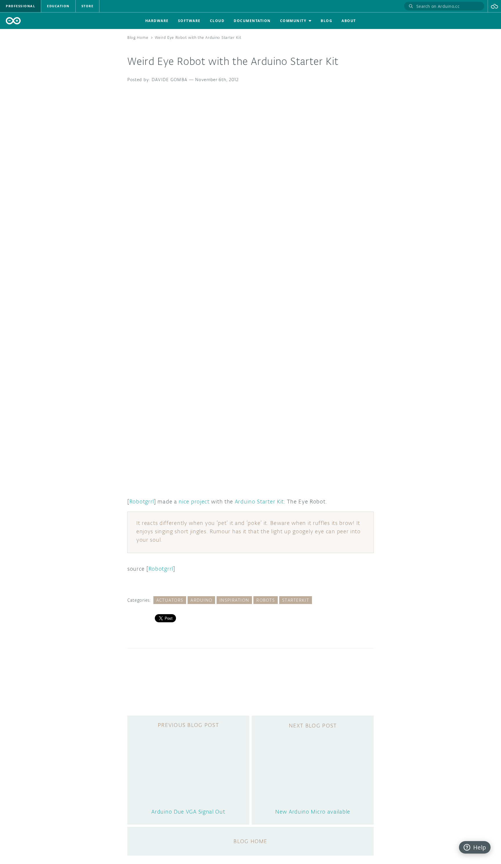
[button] (494, 6)
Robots (265, 600)
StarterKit (295, 600)
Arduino (201, 600)
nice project (194, 501)
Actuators (170, 600)
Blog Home (137, 37)
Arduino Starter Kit (259, 501)
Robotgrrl (141, 501)
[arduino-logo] (13, 20)
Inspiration (234, 600)
